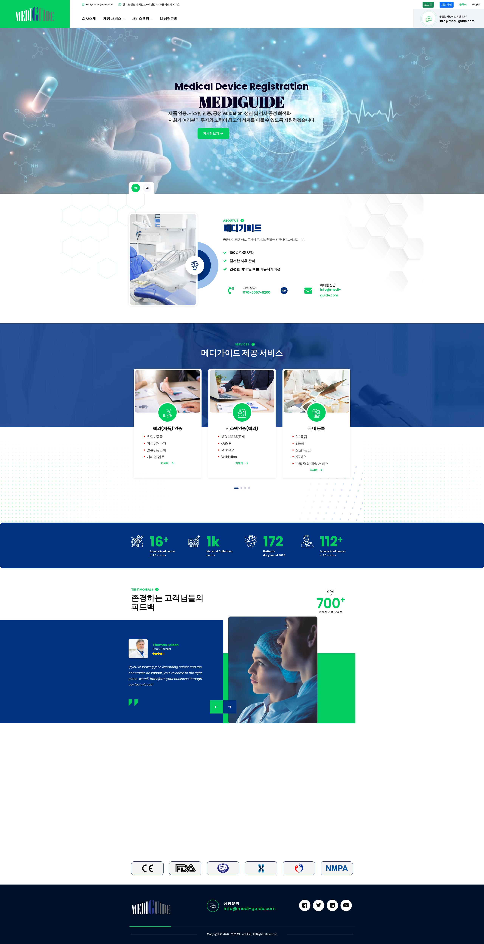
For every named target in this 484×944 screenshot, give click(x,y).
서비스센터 (140, 18)
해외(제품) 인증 (167, 428)
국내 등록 (316, 428)
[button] (236, 488)
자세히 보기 (211, 133)
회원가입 (446, 4)
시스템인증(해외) (242, 428)
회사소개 (89, 18)
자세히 (165, 463)
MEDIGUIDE (244, 934)
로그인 (428, 4)
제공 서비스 (112, 18)
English (476, 4)
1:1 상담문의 (168, 18)
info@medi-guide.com (99, 4)
